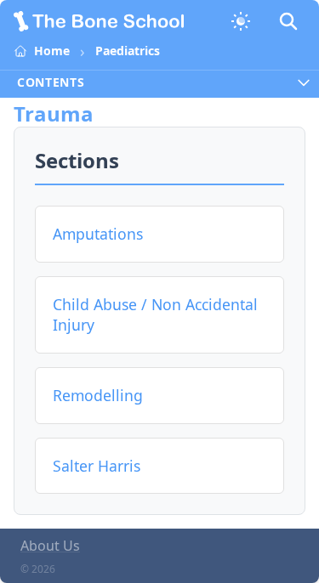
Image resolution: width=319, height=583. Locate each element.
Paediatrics (127, 50)
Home (52, 50)
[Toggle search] (288, 21)
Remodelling (98, 395)
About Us (50, 545)
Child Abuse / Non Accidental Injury (155, 315)
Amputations (98, 234)
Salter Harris (96, 466)
